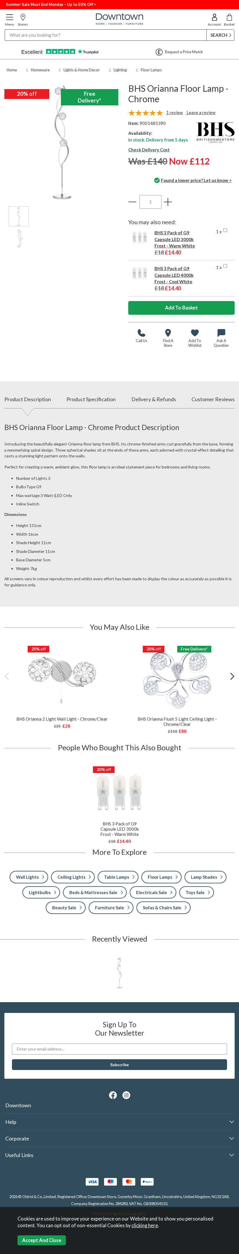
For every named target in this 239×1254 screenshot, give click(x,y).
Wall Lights (27, 877)
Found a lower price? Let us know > (196, 180)
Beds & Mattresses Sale (93, 892)
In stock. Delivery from (158, 139)
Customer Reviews (213, 399)
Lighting (120, 70)
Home (12, 70)
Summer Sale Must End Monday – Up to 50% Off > (51, 4)
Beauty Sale (64, 907)
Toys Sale (195, 892)
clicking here (144, 1225)
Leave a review (200, 112)
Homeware (40, 70)
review (174, 112)
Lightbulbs (40, 892)
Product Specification (91, 399)
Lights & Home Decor (82, 70)
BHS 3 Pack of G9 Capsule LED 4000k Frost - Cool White (174, 275)
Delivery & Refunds (153, 399)
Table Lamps (116, 877)
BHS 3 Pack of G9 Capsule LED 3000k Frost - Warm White (174, 239)
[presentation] (6, 676)
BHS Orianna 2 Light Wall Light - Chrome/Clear (62, 718)
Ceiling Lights (71, 877)
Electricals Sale (151, 892)
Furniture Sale (109, 907)
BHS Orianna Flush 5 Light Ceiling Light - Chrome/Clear (177, 721)
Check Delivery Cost (149, 149)
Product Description (27, 399)
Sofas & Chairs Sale (162, 907)
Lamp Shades (204, 877)
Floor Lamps (151, 70)
